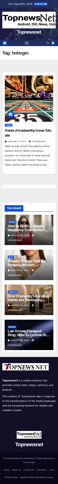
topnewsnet (38, 141)
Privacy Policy (11, 477)
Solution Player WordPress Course (36, 477)
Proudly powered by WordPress (18, 458)
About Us (16, 470)
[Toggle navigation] (26, 43)
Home (6, 470)
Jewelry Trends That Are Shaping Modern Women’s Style (27, 265)
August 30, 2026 (20, 235)
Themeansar (29, 462)
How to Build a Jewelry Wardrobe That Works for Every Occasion (28, 230)
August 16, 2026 (20, 340)
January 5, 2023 (17, 141)
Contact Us (29, 470)
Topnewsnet (29, 32)
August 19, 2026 (20, 305)
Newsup (48, 458)
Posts (51, 470)
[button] (48, 43)
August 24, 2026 (20, 270)
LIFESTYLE (13, 292)
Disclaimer (42, 470)
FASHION (12, 222)
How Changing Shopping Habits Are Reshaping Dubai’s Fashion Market (28, 300)
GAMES (8, 125)
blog (11, 257)
